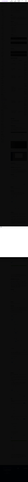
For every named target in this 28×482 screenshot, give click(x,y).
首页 (11, 0)
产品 (15, 0)
